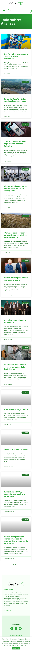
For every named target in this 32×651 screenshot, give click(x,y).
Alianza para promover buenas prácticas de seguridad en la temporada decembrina (16, 539)
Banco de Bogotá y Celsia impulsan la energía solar (15, 100)
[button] (4, 10)
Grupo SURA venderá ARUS (16, 450)
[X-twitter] (16, 628)
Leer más (16, 645)
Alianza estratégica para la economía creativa (16, 278)
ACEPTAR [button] (16, 648)
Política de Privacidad (16, 635)
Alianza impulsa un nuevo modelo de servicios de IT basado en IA (15, 188)
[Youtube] (20, 628)
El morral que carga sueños (16, 409)
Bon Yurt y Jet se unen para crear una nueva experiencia (16, 56)
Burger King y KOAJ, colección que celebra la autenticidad (14, 494)
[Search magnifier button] (29, 11)
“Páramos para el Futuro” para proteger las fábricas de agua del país (15, 235)
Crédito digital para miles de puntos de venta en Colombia (15, 143)
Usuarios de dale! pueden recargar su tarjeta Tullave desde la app (15, 366)
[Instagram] (11, 628)
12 (20, 564)
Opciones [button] (24, 645)
